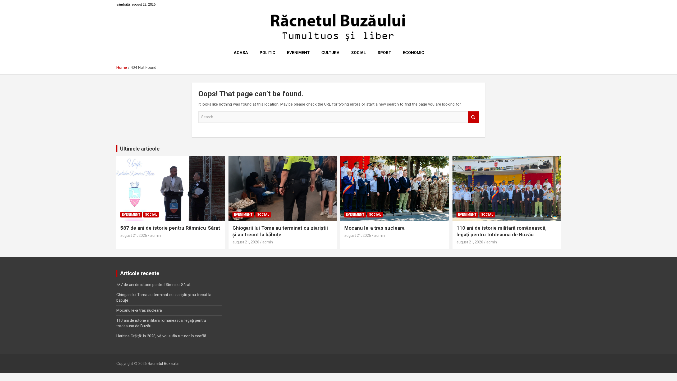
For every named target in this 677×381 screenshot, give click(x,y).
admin (155, 235)
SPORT (384, 52)
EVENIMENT (298, 52)
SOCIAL (358, 52)
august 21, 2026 (133, 235)
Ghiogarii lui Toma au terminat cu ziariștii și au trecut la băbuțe (280, 231)
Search (473, 117)
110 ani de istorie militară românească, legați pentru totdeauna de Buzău (501, 231)
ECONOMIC (413, 52)
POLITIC (267, 52)
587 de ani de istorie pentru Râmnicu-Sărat (170, 228)
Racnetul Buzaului (163, 363)
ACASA (241, 52)
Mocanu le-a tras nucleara (374, 228)
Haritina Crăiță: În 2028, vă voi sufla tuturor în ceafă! (161, 336)
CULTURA (330, 52)
